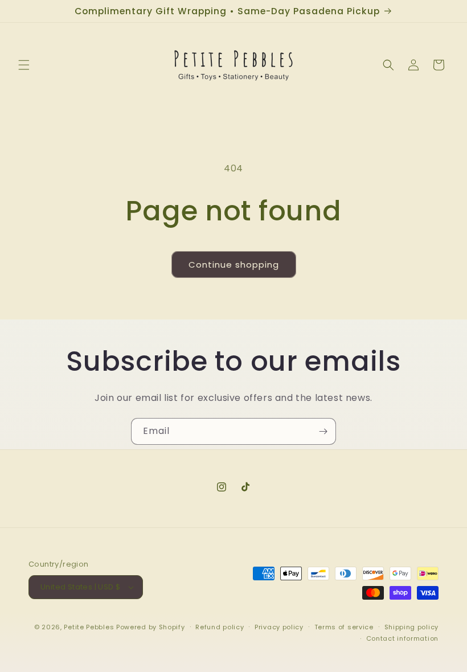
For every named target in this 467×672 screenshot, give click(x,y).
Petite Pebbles (89, 627)
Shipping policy (411, 627)
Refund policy (219, 627)
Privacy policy (279, 627)
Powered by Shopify (150, 627)
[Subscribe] (322, 431)
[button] (23, 64)
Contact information (402, 638)
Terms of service (344, 627)
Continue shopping (234, 265)
